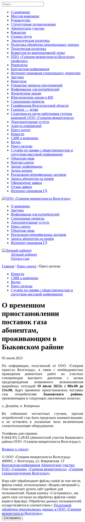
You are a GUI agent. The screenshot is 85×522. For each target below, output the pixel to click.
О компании (20, 12)
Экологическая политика (30, 40)
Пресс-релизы (21, 146)
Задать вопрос (22, 170)
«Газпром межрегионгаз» (47, 469)
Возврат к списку (15, 449)
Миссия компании (25, 16)
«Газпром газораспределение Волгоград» (42, 471)
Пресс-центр (20, 130)
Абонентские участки (27, 28)
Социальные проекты (27, 101)
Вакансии (18, 32)
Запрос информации (26, 166)
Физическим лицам (26, 93)
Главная (8, 266)
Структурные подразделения (33, 24)
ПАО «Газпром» (14, 469)
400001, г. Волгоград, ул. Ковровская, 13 (33, 461)
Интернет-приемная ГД (29, 191)
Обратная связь (22, 158)
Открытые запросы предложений (37, 85)
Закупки (17, 77)
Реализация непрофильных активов (38, 174)
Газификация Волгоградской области (40, 105)
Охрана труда (21, 36)
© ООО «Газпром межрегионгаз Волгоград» (36, 457)
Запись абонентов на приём (32, 179)
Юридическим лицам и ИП (32, 97)
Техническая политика (28, 49)
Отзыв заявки (21, 187)
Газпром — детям (24, 109)
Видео (16, 142)
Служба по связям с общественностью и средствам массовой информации (42, 152)
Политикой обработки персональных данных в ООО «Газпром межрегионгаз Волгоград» (41, 509)
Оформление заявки (26, 183)
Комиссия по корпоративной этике (38, 53)
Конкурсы (19, 81)
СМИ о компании (24, 138)
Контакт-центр (22, 162)
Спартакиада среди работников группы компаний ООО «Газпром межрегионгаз (42, 116)
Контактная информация (30, 69)
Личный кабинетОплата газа (24, 256)
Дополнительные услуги (30, 122)
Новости (17, 134)
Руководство (20, 20)
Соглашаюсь (12, 518)
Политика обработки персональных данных (45, 44)
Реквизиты (19, 65)
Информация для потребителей (35, 89)
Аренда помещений (26, 126)
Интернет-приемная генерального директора (45, 73)
